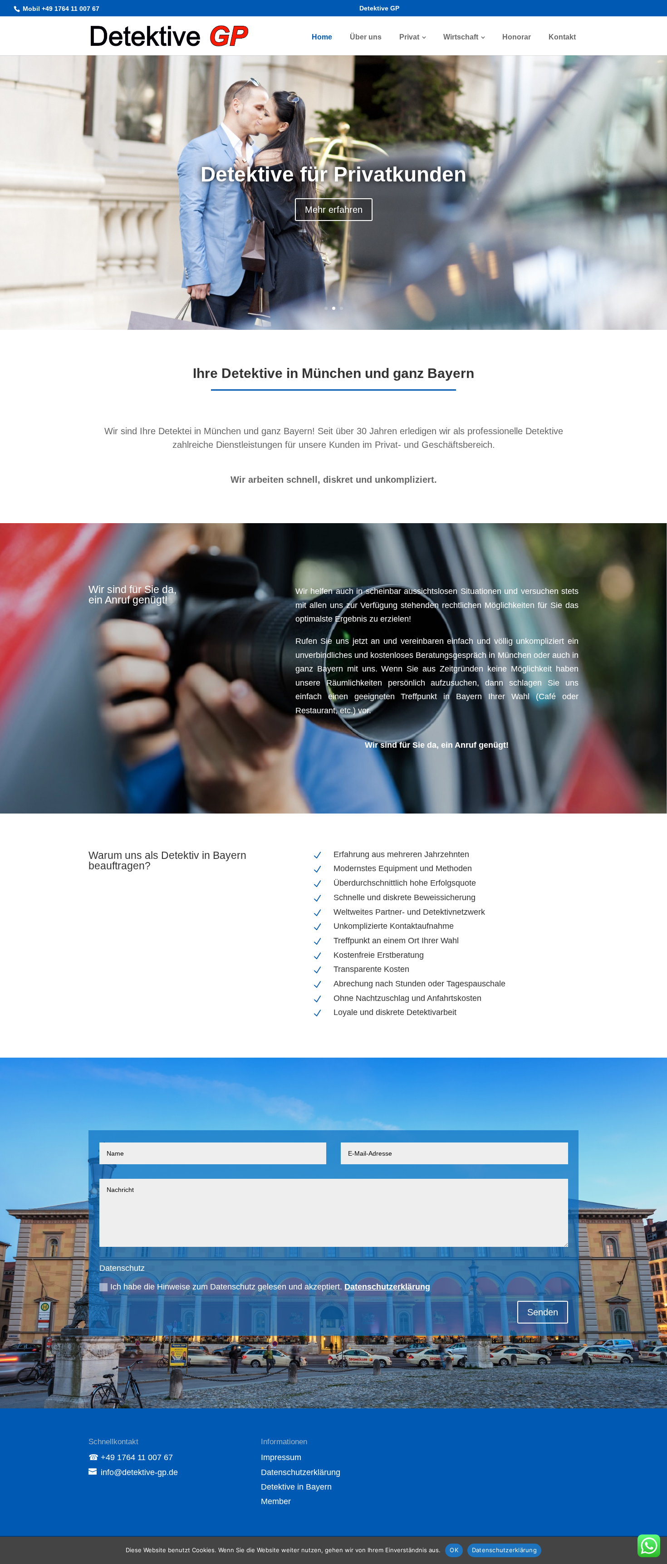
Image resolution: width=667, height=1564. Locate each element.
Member (276, 1501)
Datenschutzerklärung (387, 1286)
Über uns (366, 37)
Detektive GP (379, 8)
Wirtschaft (460, 37)
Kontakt (562, 37)
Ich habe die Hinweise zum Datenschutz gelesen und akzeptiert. (270, 1286)
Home (322, 37)
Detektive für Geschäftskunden (333, 174)
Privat (409, 37)
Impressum (281, 1457)
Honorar (516, 37)
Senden (542, 1312)
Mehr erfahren (334, 210)
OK (454, 1550)
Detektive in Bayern (296, 1486)
